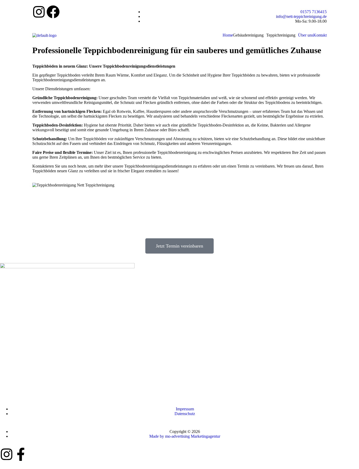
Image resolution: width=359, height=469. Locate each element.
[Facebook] (53, 11)
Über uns (305, 35)
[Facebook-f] (20, 454)
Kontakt (320, 35)
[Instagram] (38, 11)
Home (228, 35)
